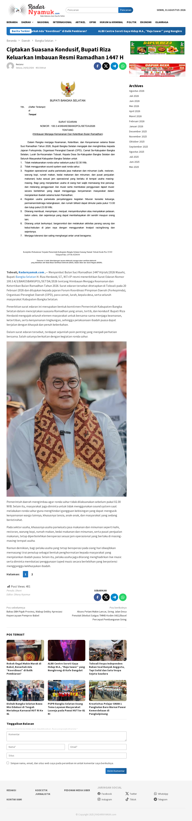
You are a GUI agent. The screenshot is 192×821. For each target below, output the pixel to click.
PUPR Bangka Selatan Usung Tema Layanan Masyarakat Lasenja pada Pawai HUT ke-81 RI (66, 709)
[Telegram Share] (114, 66)
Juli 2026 (134, 96)
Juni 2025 (134, 161)
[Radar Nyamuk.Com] (36, 9)
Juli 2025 (134, 156)
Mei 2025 (134, 167)
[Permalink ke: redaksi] (10, 65)
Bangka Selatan (26, 277)
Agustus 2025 (136, 151)
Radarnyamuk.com (31, 272)
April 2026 (134, 111)
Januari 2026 (136, 126)
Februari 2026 (136, 121)
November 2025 (138, 136)
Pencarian (125, 10)
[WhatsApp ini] (123, 66)
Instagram (107, 799)
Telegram (162, 799)
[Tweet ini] (106, 66)
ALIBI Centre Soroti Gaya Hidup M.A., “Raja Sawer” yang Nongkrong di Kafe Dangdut (124, 31)
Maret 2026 (135, 116)
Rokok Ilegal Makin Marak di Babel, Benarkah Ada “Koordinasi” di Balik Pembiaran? (24, 668)
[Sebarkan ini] (97, 66)
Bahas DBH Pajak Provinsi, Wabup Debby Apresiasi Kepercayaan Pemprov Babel (34, 611)
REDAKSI (11, 790)
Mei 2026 (134, 106)
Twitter (133, 793)
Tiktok (133, 799)
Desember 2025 (138, 131)
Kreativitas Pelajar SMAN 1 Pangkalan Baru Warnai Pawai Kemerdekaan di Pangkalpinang (107, 709)
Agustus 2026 (136, 91)
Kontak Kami (14, 799)
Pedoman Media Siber (77, 790)
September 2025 (138, 146)
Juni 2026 (134, 101)
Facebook (107, 793)
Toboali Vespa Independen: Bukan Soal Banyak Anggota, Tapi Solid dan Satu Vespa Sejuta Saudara (106, 668)
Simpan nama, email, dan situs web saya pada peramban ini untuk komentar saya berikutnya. (62, 763)
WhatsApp (163, 793)
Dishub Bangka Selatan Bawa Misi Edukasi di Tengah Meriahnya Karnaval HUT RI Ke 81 (25, 709)
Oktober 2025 (137, 141)
